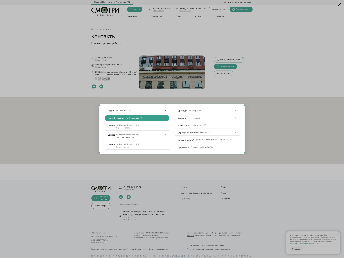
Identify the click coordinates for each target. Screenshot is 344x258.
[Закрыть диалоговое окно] (340, 4)
